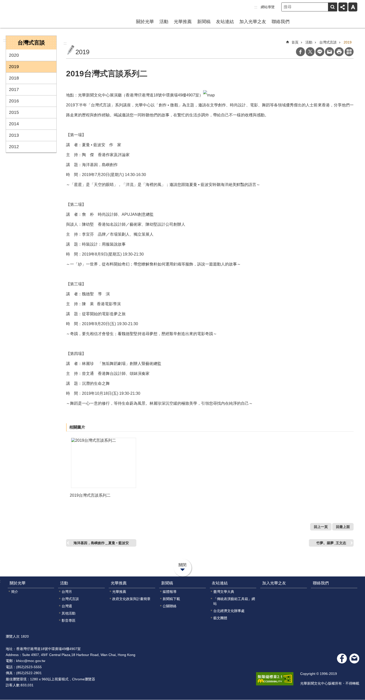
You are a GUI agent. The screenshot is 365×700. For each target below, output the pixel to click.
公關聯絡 (170, 606)
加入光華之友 (252, 21)
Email (329, 51)
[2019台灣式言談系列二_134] (354, 658)
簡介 (14, 592)
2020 (14, 55)
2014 (14, 123)
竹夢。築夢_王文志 (331, 543)
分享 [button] (342, 6)
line (319, 51)
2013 (14, 135)
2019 (14, 66)
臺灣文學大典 (223, 592)
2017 (14, 89)
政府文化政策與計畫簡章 (131, 599)
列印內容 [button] (339, 51)
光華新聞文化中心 (37, 13)
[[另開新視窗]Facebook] (342, 658)
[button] (103, 463)
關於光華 (145, 21)
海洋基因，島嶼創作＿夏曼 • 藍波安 (101, 543)
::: (255, 7)
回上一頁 (321, 527)
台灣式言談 (328, 42)
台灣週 (67, 606)
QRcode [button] (349, 51)
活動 (163, 21)
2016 (14, 100)
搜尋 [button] (332, 6)
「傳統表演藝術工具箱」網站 (234, 601)
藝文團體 (220, 618)
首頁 (295, 42)
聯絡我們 (281, 21)
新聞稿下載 (171, 599)
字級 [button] (352, 6)
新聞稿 (204, 21)
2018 (14, 78)
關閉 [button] (182, 565)
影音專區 (68, 620)
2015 (14, 112)
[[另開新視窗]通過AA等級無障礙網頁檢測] (274, 679)
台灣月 (67, 592)
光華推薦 (183, 21)
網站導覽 (268, 7)
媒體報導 (170, 592)
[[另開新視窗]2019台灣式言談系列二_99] (209, 95)
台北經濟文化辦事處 (229, 611)
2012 (14, 146)
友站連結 (225, 21)
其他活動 (68, 613)
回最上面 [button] (343, 527)
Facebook (300, 51)
